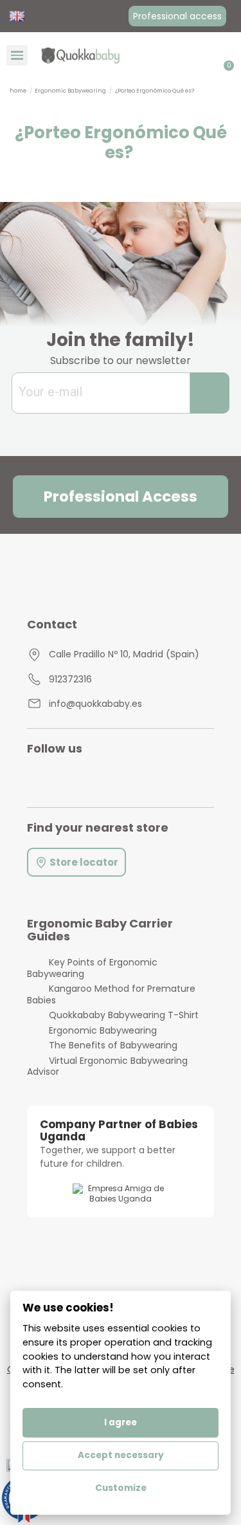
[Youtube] (75, 779)
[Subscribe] (209, 393)
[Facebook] (103, 779)
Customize (121, 1488)
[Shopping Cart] (226, 55)
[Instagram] (47, 779)
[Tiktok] (131, 779)
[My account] (209, 55)
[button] (177, 16)
